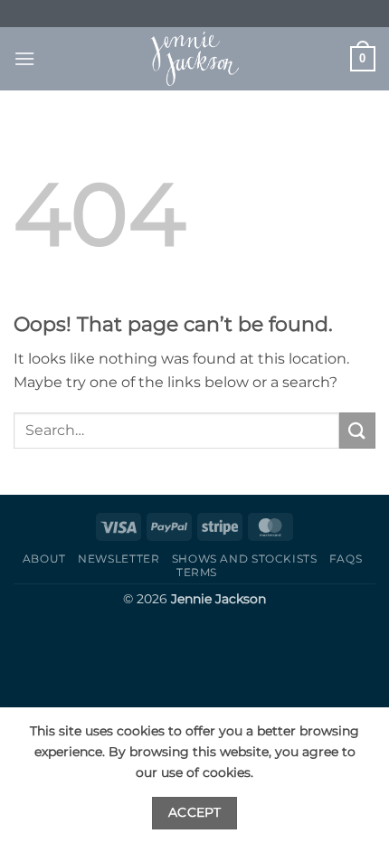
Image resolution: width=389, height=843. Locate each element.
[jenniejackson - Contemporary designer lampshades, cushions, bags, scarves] (195, 58)
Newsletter (118, 558)
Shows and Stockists (245, 558)
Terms (196, 572)
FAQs (345, 558)
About (44, 558)
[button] (24, 58)
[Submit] (357, 430)
